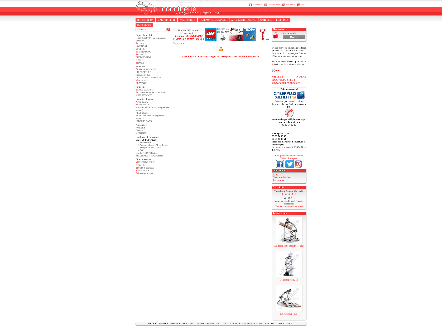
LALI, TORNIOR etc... (146, 153)
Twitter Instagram (289, 158)
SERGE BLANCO (144, 89)
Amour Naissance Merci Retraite (154, 145)
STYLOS (140, 49)
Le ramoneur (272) (289, 280)
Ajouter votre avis (295, 206)
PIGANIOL (141, 54)
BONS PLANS (144, 24)
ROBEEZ (140, 127)
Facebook (299, 155)
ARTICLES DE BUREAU (243, 20)
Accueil (303, 4)
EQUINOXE (142, 46)
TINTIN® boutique (145, 167)
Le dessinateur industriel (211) (289, 246)
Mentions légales (281, 177)
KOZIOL (140, 165)
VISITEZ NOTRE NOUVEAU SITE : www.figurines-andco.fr (289, 79)
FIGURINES (282, 20)
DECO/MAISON (145, 20)
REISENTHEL (143, 75)
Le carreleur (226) (289, 314)
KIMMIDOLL (143, 170)
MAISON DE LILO (145, 162)
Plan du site (290, 4)
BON (142, 150)
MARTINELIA (143, 104)
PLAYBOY (141, 83)
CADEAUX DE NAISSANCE (213, 20)
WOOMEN (141, 80)
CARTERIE (266, 20)
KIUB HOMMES (144, 95)
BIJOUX (140, 62)
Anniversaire (145, 142)
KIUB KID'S (142, 102)
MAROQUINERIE (166, 20)
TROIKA (140, 43)
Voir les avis (280, 206)
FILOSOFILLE (143, 72)
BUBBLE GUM (143, 57)
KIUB (138, 60)
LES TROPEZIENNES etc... (149, 77)
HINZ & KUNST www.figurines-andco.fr (151, 39)
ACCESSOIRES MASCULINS (150, 92)
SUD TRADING (143, 51)
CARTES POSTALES (146, 140)
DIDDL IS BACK (144, 121)
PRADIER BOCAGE (146, 69)
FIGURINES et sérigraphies (149, 155)
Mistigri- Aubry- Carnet (150, 147)
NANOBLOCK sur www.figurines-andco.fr (152, 108)
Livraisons (278, 180)
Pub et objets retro (144, 173)
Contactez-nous (274, 4)
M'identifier (257, 4)
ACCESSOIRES (187, 20)
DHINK (139, 130)
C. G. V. (277, 174)
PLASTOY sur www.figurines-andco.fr (150, 117)
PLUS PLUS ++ (143, 113)
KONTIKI (141, 133)
